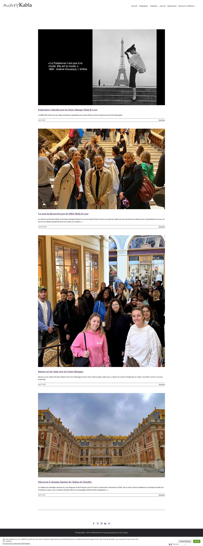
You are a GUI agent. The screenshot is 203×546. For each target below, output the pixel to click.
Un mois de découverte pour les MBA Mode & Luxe (63, 213)
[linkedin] (105, 523)
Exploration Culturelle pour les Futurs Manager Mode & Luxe (67, 109)
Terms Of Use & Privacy (110, 532)
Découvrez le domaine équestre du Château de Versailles (65, 482)
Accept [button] (196, 541)
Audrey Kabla (81, 532)
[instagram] (101, 523)
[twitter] (98, 523)
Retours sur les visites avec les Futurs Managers (60, 371)
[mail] (109, 523)
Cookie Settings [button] (185, 541)
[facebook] (94, 523)
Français (175, 544)
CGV (120, 532)
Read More (162, 120)
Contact (125, 532)
